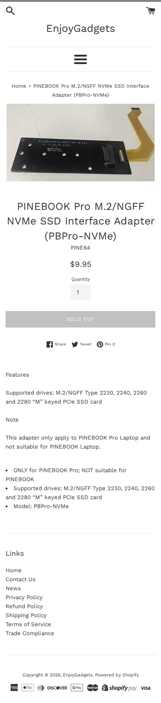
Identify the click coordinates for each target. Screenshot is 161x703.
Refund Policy (24, 606)
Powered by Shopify (117, 675)
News (13, 588)
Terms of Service (28, 624)
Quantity (81, 279)
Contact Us (21, 579)
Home (14, 570)
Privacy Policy (24, 597)
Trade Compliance (30, 633)
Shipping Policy (26, 615)
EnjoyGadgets (80, 28)
